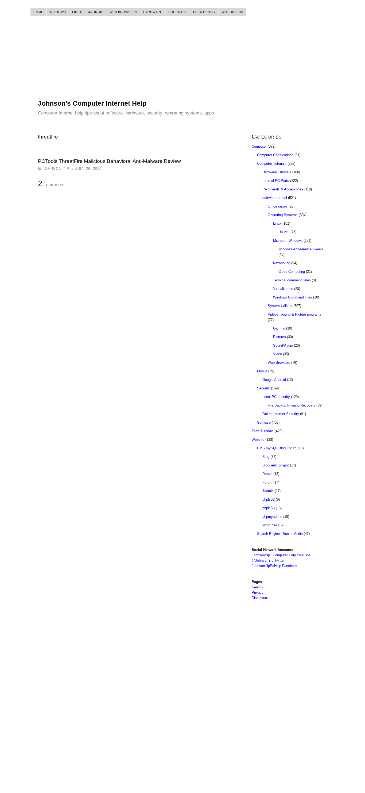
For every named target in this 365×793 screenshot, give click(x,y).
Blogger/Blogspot (275, 465)
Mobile (262, 371)
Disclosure (260, 598)
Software (177, 12)
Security (263, 388)
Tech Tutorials (263, 431)
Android (96, 12)
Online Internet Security (280, 414)
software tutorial (274, 198)
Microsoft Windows (287, 241)
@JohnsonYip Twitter (268, 560)
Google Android (274, 380)
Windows (57, 12)
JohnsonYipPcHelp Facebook (274, 566)
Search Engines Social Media (280, 534)
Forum (267, 482)
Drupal (267, 474)
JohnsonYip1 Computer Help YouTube (281, 555)
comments (51, 184)
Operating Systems (283, 215)
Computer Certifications (275, 155)
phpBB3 (268, 508)
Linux (77, 12)
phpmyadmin (272, 517)
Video (277, 354)
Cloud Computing (291, 272)
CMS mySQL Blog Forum (277, 448)
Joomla (268, 491)
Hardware (152, 12)
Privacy (257, 593)
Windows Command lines (292, 297)
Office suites (278, 206)
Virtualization (283, 289)
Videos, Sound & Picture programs (294, 314)
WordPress (232, 12)
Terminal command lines (292, 280)
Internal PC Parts (275, 181)
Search (257, 587)
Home (38, 12)
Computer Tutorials (271, 164)
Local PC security (276, 397)
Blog (265, 457)
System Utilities (280, 306)
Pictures (279, 337)
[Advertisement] (182, 61)
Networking (281, 263)
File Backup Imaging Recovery (291, 405)
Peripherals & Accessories (282, 189)
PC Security (204, 12)
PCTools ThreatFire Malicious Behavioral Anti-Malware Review (109, 161)
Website (258, 440)
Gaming (279, 328)
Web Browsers (123, 12)
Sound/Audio (283, 345)
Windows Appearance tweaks (301, 249)
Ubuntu (283, 232)
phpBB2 (268, 499)
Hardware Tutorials (276, 172)
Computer (259, 146)
